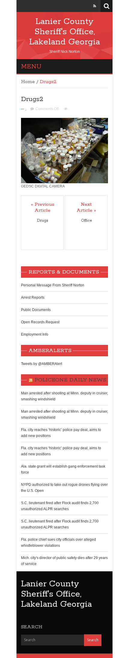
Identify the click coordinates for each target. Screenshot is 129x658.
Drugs (42, 220)
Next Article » (86, 208)
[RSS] (94, 6)
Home (28, 82)
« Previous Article (42, 208)
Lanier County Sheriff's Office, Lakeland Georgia (64, 31)
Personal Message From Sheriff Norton (52, 285)
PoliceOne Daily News (70, 380)
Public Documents (36, 310)
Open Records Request (40, 322)
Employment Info (34, 334)
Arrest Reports (32, 297)
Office (86, 220)
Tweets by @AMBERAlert (41, 364)
